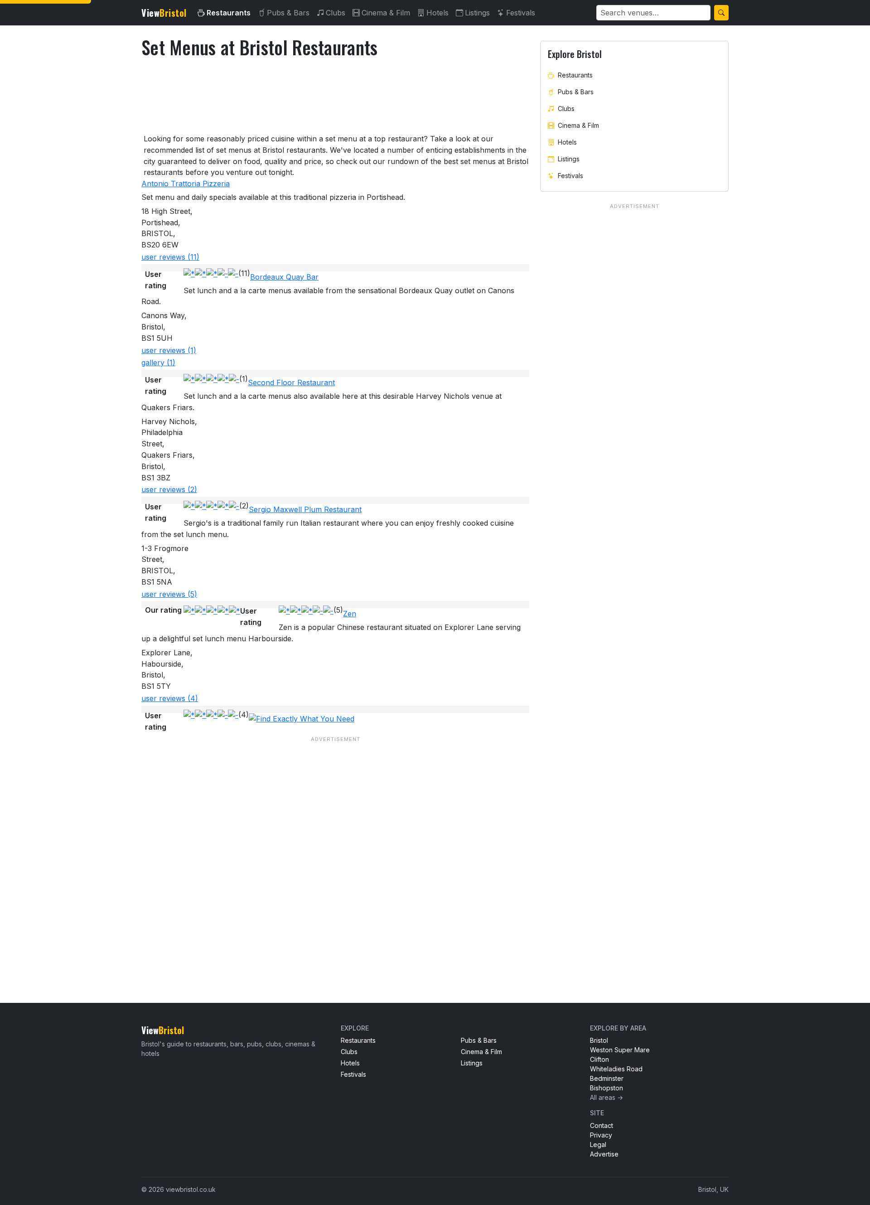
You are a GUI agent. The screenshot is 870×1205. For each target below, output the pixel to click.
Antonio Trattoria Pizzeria (185, 183)
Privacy (601, 1135)
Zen (349, 613)
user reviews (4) (169, 698)
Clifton (599, 1059)
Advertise (604, 1154)
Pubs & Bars (288, 12)
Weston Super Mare (620, 1050)
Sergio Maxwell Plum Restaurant (305, 509)
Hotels (437, 12)
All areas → (606, 1097)
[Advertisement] (335, 851)
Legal (598, 1144)
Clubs (335, 12)
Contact (601, 1125)
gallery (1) (158, 362)
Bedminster (607, 1078)
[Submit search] (721, 12)
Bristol (599, 1040)
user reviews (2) (169, 489)
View (164, 12)
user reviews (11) (170, 256)
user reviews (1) (168, 350)
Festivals (520, 12)
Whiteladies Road (616, 1069)
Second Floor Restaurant (291, 382)
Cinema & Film (386, 12)
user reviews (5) (169, 594)
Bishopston (606, 1088)
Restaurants (229, 12)
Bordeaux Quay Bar (284, 276)
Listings (477, 12)
